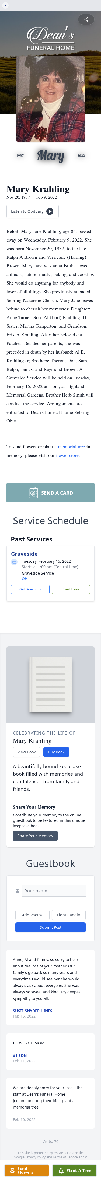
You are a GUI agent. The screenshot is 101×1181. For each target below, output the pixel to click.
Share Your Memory (35, 835)
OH (24, 578)
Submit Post (50, 927)
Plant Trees (70, 589)
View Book (27, 751)
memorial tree (71, 446)
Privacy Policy (35, 1157)
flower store (67, 455)
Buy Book (56, 751)
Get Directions (30, 589)
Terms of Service (65, 1157)
